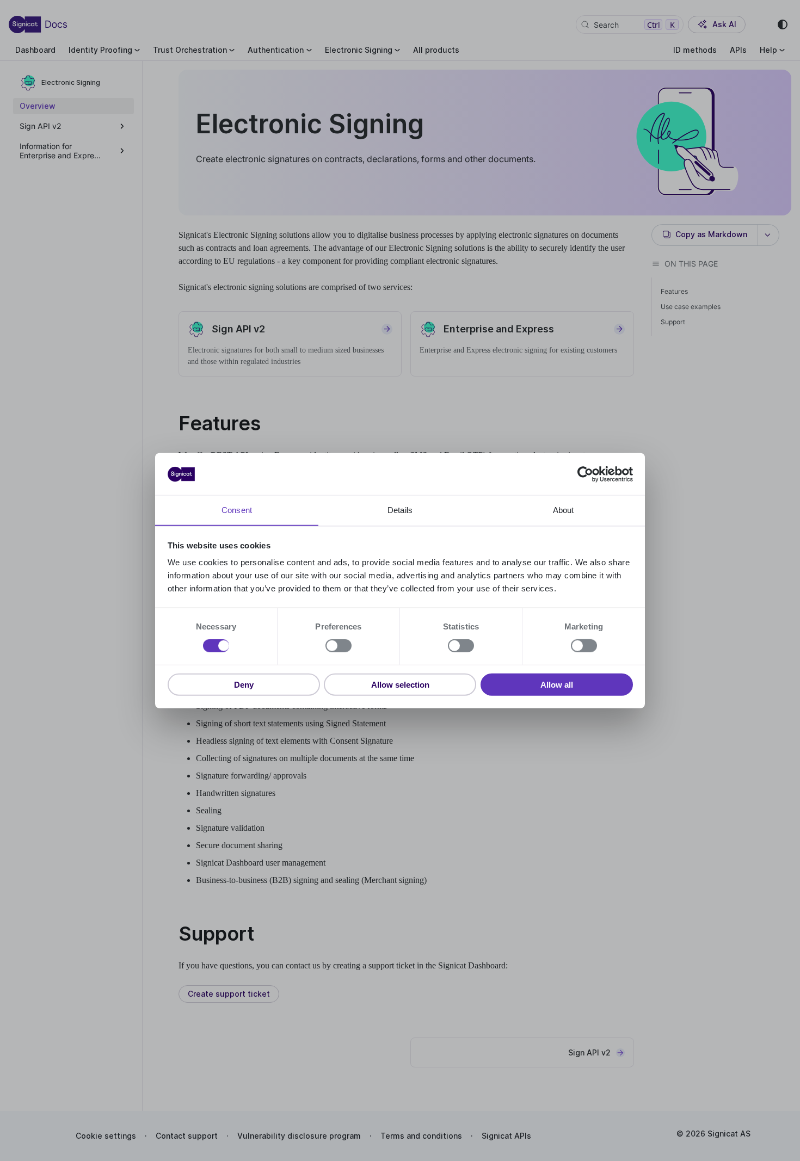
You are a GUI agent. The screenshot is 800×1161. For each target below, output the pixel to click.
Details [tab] (400, 510)
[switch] (338, 645)
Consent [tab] (236, 510)
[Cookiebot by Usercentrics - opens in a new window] (585, 474)
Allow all (556, 684)
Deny (244, 684)
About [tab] (563, 510)
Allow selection (400, 684)
